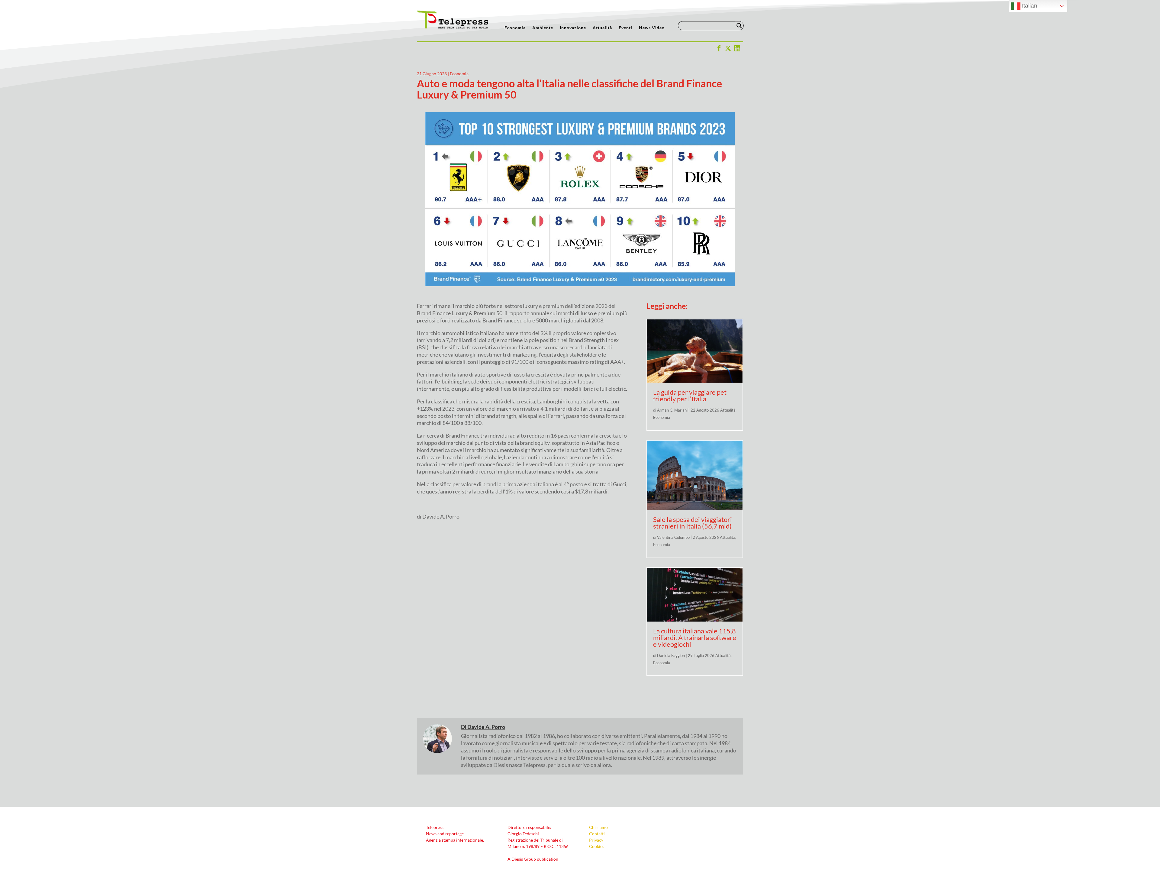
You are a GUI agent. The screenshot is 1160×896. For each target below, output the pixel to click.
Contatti (597, 833)
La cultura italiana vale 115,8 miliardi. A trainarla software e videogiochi (694, 637)
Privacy (596, 840)
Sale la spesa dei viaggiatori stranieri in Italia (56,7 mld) (692, 522)
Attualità (602, 28)
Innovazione (573, 28)
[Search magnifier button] (739, 25)
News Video (652, 28)
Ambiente (542, 28)
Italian (1028, 5)
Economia (515, 28)
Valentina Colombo (673, 537)
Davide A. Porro (486, 726)
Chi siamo (598, 827)
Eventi (625, 28)
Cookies (596, 846)
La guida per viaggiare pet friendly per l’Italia (690, 395)
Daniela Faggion (671, 655)
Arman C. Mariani (672, 410)
